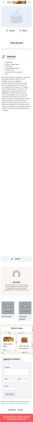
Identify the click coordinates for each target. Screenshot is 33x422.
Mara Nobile (16, 282)
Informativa (12, 410)
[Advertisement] (16, 182)
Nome (5, 379)
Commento (17, 259)
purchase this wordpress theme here (16, 419)
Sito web (6, 386)
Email (19, 379)
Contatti (20, 410)
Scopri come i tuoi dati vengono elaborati (14, 403)
